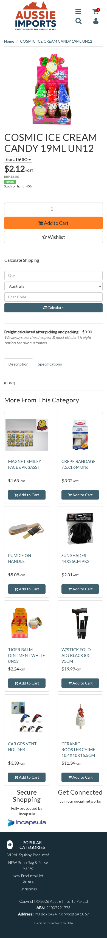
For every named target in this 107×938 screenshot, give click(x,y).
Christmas (28, 889)
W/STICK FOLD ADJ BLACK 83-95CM (76, 655)
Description (19, 364)
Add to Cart (56, 223)
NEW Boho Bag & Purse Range (28, 865)
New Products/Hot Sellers (28, 878)
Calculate (55, 307)
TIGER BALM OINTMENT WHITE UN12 (26, 655)
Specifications (50, 364)
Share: (11, 159)
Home (9, 41)
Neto (69, 923)
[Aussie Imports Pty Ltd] (35, 15)
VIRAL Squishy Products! (28, 854)
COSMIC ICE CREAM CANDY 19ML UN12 (56, 41)
